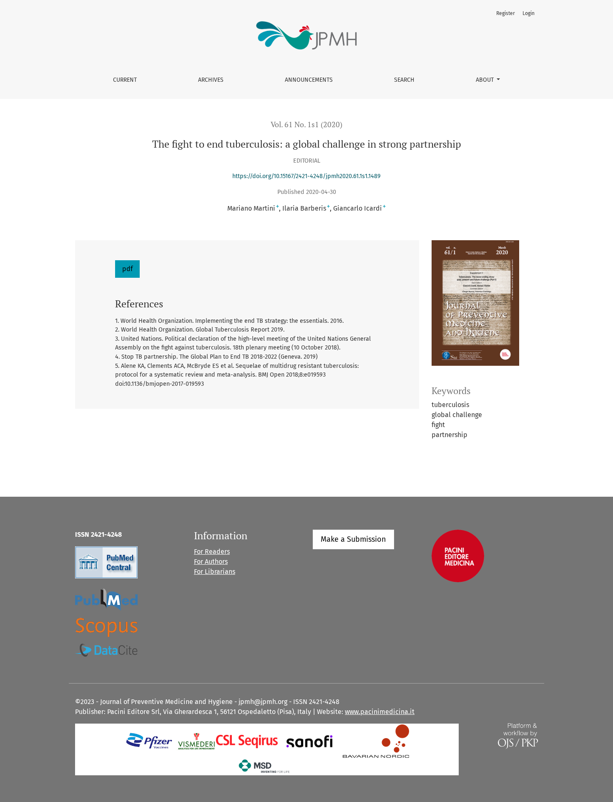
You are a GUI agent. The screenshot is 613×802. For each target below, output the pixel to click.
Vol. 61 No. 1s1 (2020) (306, 124)
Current (125, 79)
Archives (211, 79)
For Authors (211, 562)
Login (529, 13)
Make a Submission (353, 539)
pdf (127, 269)
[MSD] (264, 766)
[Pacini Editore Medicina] (458, 556)
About (485, 79)
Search (404, 79)
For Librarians (214, 572)
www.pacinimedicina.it (380, 712)
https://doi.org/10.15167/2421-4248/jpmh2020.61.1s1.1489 (306, 176)
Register (505, 13)
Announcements (309, 79)
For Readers (212, 552)
